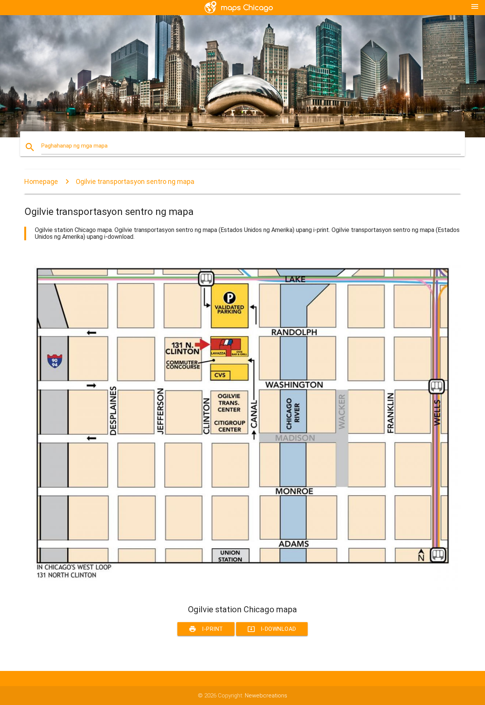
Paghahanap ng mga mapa (74, 145)
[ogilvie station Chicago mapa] (242, 590)
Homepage (41, 181)
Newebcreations (266, 695)
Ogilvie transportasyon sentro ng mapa (135, 181)
